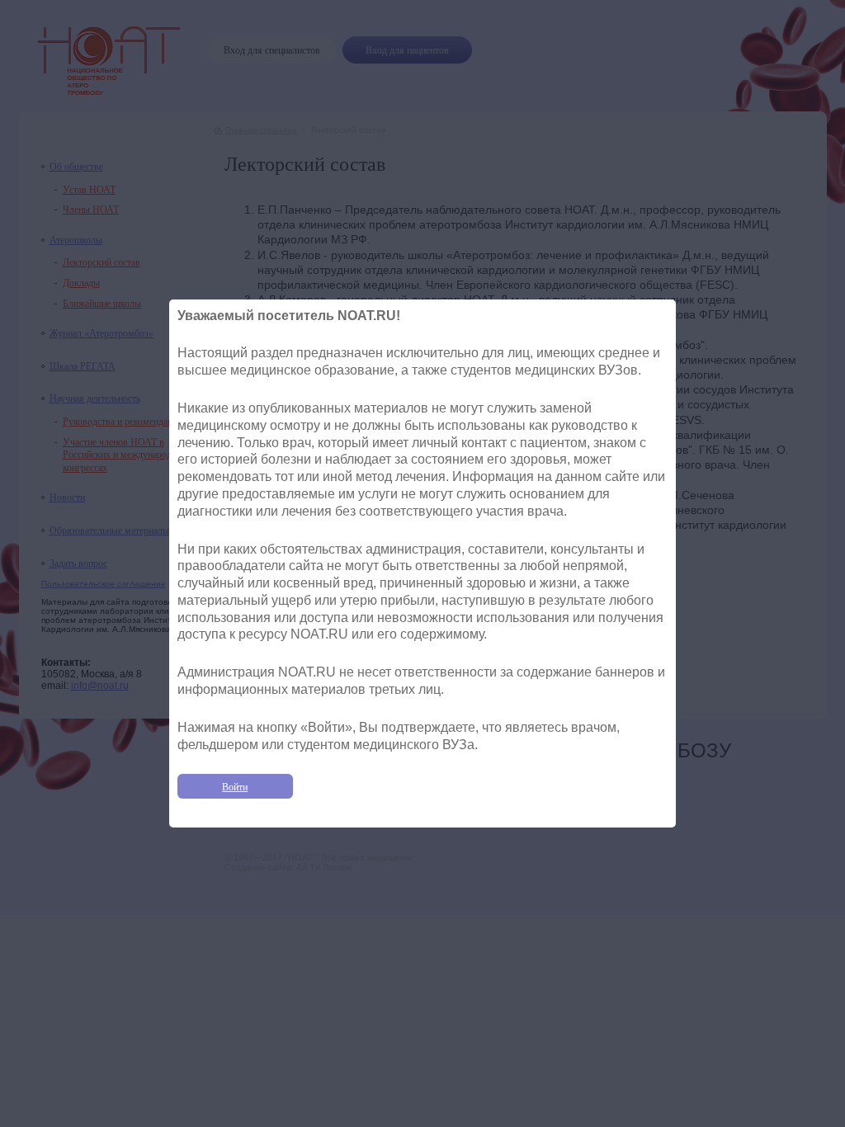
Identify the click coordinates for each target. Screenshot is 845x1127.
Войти (235, 786)
